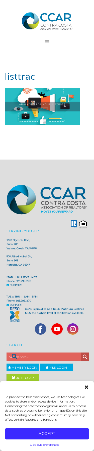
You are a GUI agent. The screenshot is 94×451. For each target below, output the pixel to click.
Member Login (24, 367)
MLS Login (57, 367)
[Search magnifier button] (85, 357)
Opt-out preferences (44, 444)
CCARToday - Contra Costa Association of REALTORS (47, 20)
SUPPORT (15, 285)
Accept (47, 433)
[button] (86, 387)
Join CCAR (24, 378)
